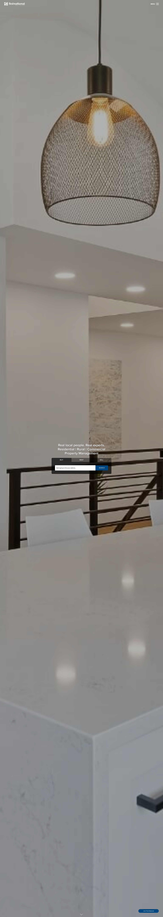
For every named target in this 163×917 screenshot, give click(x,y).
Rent (81, 460)
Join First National (148, 911)
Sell (101, 460)
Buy (61, 460)
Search (102, 467)
